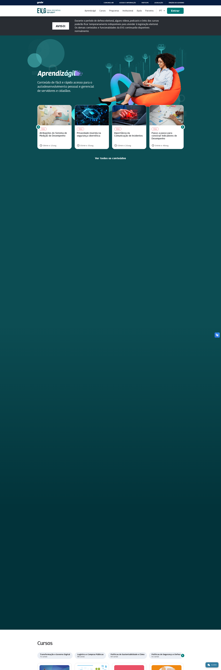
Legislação (158, 3)
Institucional (128, 10)
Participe (145, 3)
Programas (114, 10)
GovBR (40, 2)
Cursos (102, 10)
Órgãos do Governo (176, 3)
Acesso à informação (127, 3)
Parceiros (149, 10)
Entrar (175, 10)
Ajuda (139, 10)
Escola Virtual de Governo (48, 10)
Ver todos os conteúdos (110, 158)
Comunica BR (109, 3)
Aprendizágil (90, 10)
